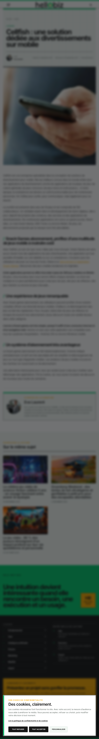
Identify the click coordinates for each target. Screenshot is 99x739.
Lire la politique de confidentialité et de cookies (28, 721)
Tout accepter (38, 729)
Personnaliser (58, 729)
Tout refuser (18, 729)
